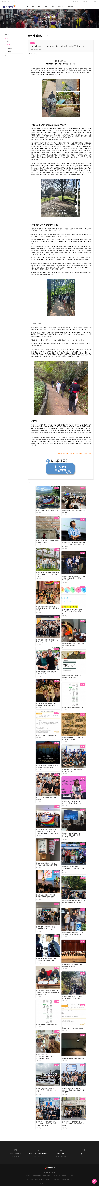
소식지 (50, 21)
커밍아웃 (46, 6)
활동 (33, 6)
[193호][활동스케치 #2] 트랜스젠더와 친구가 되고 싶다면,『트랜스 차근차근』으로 (72, 611)
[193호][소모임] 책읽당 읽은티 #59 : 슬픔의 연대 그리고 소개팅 (72, 676)
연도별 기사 (56, 21)
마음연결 (7, 34)
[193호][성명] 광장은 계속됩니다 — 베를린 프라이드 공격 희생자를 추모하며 (47, 766)
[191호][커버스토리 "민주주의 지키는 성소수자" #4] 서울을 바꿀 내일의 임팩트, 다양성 (73, 1124)
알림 (39, 6)
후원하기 (64, 1176)
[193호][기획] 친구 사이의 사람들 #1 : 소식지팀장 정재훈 (46, 673)
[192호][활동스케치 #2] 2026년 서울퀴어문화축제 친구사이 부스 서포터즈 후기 (73, 868)
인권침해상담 (69, 6)
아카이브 (60, 6)
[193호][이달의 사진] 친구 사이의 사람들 (47, 510)
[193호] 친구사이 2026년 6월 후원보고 (46, 735)
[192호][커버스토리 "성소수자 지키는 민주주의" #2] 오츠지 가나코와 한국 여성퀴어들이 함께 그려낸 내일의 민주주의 (47, 831)
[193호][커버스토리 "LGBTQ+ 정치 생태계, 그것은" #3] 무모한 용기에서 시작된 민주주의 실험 (73, 578)
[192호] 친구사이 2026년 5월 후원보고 (72, 1028)
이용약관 (28, 1176)
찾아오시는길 (57, 1176)
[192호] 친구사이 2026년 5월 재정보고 (46, 1024)
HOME (41, 21)
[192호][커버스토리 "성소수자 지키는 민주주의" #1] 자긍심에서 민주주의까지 (72, 802)
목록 (31, 482)
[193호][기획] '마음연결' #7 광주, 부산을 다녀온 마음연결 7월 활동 (73, 644)
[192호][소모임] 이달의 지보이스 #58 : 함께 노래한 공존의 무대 (72, 965)
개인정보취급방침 (37, 1176)
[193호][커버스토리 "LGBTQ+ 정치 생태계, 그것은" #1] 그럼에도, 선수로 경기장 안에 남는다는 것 (73, 544)
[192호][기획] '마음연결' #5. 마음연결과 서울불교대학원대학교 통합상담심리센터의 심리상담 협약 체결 (47, 992)
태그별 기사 (9, 48)
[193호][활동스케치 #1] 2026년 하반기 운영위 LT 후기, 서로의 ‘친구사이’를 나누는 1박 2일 (47, 608)
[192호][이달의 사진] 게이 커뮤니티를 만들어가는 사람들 (72, 770)
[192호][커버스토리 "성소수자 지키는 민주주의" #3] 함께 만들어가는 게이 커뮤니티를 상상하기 (72, 835)
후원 (53, 6)
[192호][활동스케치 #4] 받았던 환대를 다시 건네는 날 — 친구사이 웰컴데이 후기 (73, 901)
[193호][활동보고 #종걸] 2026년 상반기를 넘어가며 (73, 511)
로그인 (85, 1)
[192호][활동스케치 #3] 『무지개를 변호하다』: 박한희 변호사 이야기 (45, 896)
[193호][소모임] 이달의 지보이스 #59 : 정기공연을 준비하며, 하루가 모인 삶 (46, 704)
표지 (8, 41)
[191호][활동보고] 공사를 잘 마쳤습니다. (73, 1058)
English (76, 1)
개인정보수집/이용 (47, 1176)
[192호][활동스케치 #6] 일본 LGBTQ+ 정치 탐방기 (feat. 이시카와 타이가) (72, 933)
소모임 (14, 55)
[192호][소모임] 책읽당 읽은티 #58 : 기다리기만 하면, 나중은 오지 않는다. (46, 960)
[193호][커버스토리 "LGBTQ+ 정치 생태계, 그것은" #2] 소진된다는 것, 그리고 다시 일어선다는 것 (47, 574)
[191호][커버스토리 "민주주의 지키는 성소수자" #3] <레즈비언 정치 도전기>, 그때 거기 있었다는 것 (46, 1124)
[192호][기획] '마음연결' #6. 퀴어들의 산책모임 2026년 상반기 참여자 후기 (72, 997)
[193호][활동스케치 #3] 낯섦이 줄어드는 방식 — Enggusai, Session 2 (47, 641)
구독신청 (9, 51)
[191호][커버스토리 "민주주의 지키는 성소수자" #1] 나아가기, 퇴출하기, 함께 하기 (46, 1090)
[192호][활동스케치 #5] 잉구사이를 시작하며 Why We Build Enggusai (45, 928)
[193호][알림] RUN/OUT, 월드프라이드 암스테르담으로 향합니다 (72, 738)
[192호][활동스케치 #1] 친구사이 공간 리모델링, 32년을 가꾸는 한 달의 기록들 (46, 864)
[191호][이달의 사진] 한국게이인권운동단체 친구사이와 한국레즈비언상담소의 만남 (45, 1056)
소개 (27, 6)
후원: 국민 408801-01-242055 (8, 1)
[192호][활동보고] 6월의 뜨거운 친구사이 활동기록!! (47, 798)
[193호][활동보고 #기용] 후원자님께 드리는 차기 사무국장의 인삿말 (47, 541)
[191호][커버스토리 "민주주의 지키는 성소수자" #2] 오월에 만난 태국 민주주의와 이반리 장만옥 (73, 1090)
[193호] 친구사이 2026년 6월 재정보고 (72, 707)
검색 (95, 1)
